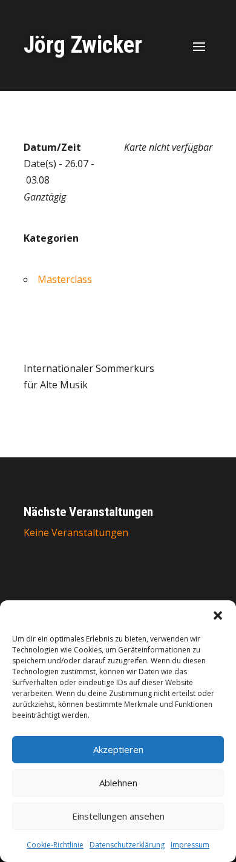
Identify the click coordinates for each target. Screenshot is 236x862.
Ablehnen (118, 783)
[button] (218, 615)
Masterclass (65, 279)
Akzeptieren (118, 749)
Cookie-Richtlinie (55, 845)
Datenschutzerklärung (127, 845)
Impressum (190, 845)
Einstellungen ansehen (118, 816)
